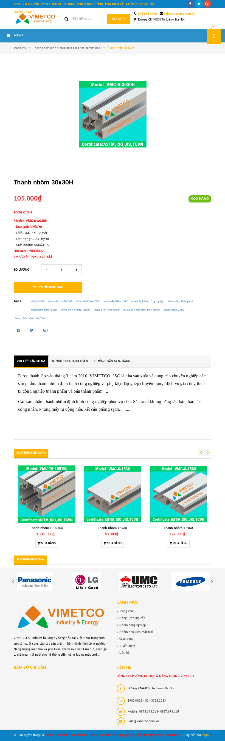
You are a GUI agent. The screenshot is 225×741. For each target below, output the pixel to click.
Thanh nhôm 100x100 (46, 528)
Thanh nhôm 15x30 (112, 528)
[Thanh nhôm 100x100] (46, 494)
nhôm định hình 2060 (88, 301)
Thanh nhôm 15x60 (178, 528)
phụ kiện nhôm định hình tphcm (141, 309)
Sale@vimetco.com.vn (180, 14)
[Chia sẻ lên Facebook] (19, 330)
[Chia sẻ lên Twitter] (32, 330)
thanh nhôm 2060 (174, 309)
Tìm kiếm (118, 19)
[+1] (45, 330)
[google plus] (207, 4)
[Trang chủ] (35, 18)
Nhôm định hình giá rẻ (180, 301)
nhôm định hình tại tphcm (75, 309)
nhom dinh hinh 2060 (60, 301)
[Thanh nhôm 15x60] (178, 494)
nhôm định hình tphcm (107, 309)
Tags (17, 301)
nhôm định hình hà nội (44, 309)
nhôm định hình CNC (116, 301)
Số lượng (21, 269)
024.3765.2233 (155, 700)
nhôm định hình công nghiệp (147, 301)
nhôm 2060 (37, 301)
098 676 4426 (147, 14)
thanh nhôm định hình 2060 (30, 318)
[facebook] (190, 4)
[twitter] (199, 4)
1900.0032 (135, 700)
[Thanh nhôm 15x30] (112, 494)
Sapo (205, 735)
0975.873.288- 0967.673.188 (159, 711)
